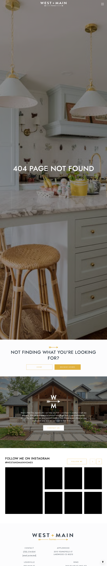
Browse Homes (67, 367)
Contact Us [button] (53, 428)
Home (39, 367)
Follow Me (76, 461)
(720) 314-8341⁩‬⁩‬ (29, 552)
